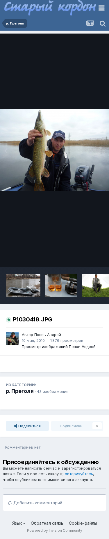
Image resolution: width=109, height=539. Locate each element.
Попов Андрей (47, 334)
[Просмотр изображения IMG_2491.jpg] (61, 285)
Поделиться (29, 426)
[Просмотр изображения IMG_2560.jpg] (23, 285)
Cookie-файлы (83, 523)
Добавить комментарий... (38, 502)
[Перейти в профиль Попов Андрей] (12, 338)
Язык (17, 523)
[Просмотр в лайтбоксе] (54, 150)
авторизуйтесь (79, 473)
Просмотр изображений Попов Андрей (59, 346)
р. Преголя (20, 391)
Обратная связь (47, 523)
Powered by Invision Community (54, 530)
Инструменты (84, 256)
